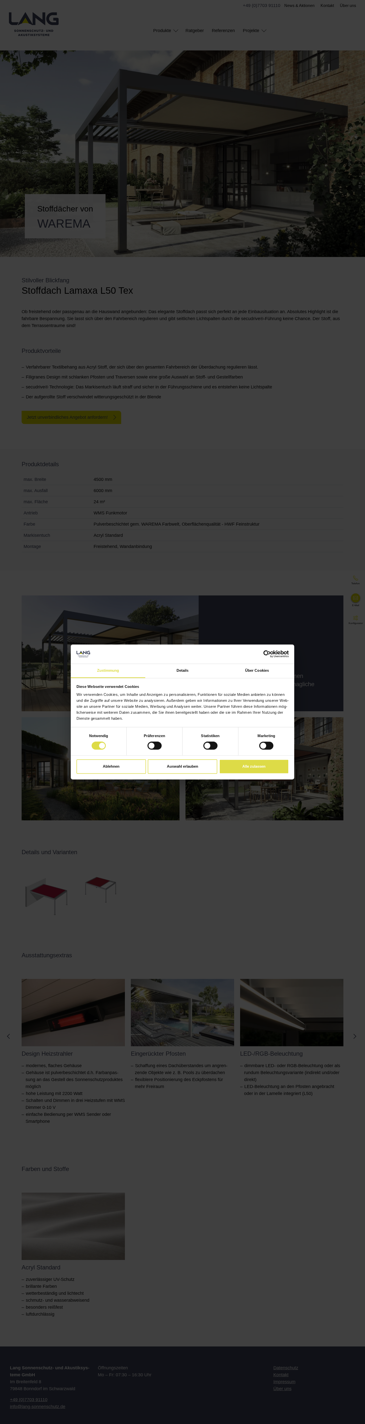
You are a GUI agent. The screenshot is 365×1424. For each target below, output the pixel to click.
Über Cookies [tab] (257, 670)
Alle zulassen (253, 766)
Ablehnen (111, 766)
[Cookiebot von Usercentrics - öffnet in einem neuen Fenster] (267, 654)
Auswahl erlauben (182, 766)
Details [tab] (183, 670)
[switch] (154, 746)
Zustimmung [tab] (108, 670)
